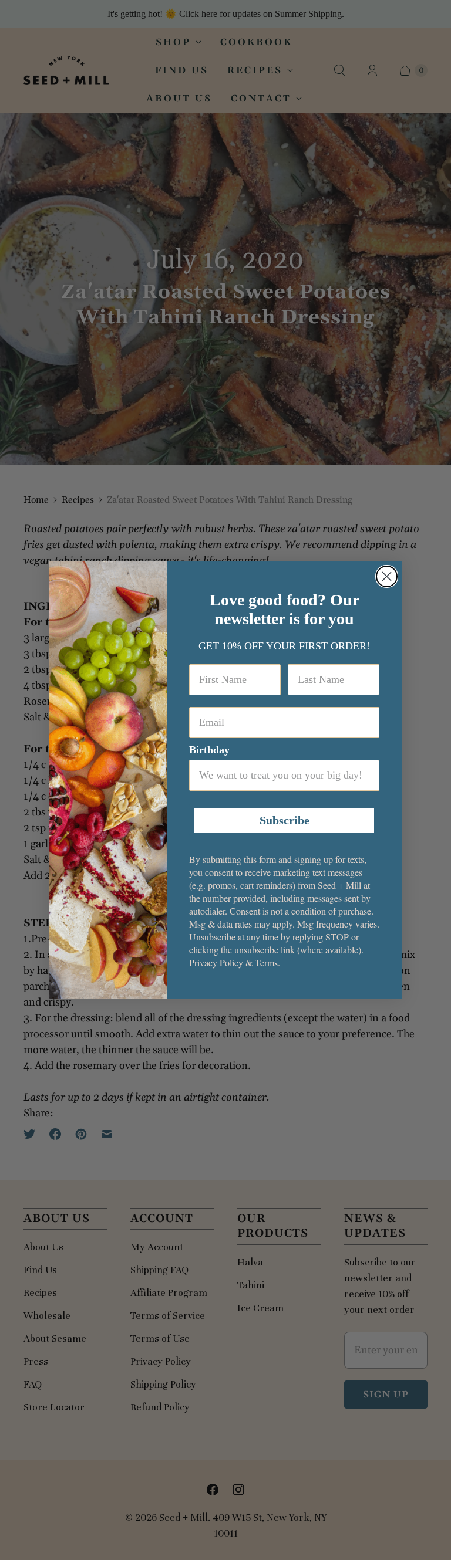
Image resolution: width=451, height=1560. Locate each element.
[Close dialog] (386, 576)
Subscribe (284, 820)
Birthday (209, 750)
